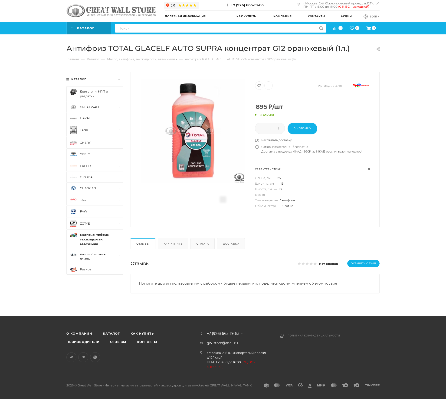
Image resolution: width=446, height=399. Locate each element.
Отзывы (143, 243)
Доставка (231, 243)
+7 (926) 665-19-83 (247, 5)
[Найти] (321, 28)
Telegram (83, 357)
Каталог (111, 333)
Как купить (173, 243)
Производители (82, 342)
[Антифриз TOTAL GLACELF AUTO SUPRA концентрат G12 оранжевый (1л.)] (193, 131)
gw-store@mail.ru (222, 343)
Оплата (202, 243)
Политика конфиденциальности (314, 335)
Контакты (147, 342)
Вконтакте (71, 357)
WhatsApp (95, 357)
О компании (79, 333)
